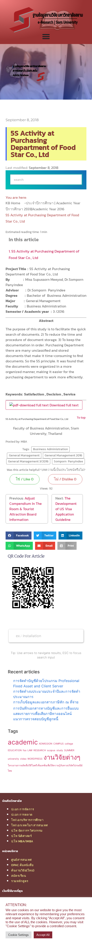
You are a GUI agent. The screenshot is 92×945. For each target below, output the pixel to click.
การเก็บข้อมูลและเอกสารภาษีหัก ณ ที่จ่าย (45, 702)
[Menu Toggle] (46, 36)
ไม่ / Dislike (65, 479)
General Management (24, 455)
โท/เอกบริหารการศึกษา (27, 820)
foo (24, 750)
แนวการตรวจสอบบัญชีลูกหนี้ (35, 719)
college (69, 743)
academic (23, 742)
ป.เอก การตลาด (22, 814)
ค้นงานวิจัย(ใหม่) (22, 870)
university (13, 758)
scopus (51, 750)
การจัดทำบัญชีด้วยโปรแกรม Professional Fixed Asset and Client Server (46, 683)
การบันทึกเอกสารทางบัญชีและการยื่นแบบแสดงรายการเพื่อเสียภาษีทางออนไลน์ (46, 711)
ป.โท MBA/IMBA (22, 841)
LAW (29, 750)
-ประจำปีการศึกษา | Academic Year (52, 203)
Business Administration (50, 449)
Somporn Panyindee (68, 461)
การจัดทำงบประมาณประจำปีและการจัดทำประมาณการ (46, 694)
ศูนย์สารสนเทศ (21, 859)
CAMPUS (58, 743)
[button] (18, 536)
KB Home (13, 203)
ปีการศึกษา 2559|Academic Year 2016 (35, 209)
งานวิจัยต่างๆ (62, 757)
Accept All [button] (43, 935)
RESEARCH (39, 750)
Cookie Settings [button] (18, 935)
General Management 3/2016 (28, 461)
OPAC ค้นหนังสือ (22, 865)
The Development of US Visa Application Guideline (66, 509)
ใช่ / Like (24, 479)
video (23, 758)
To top (81, 417)
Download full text (64, 405)
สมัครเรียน (18, 875)
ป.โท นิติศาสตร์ (21, 836)
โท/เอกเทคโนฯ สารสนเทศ (29, 825)
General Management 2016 (63, 455)
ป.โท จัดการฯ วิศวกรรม (27, 830)
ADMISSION (45, 743)
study (59, 750)
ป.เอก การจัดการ (22, 809)
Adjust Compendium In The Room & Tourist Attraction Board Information (25, 509)
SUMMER (69, 750)
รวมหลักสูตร (19, 881)
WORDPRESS (34, 758)
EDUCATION (15, 750)
